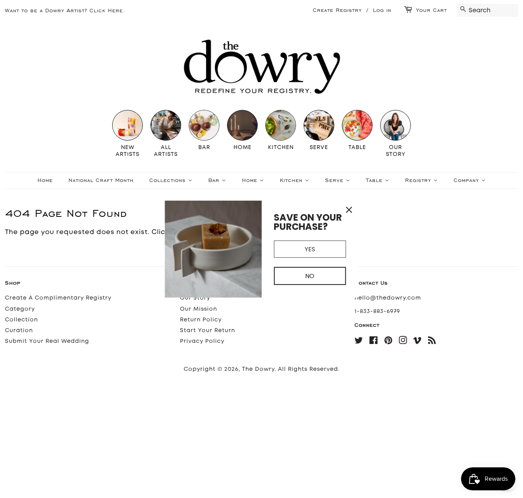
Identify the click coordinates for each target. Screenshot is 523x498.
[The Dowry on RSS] (432, 342)
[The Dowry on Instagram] (403, 342)
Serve (335, 180)
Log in (382, 10)
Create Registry (337, 10)
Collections (168, 180)
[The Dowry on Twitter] (359, 342)
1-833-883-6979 (377, 311)
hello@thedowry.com (388, 297)
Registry (419, 180)
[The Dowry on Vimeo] (417, 342)
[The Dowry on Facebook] (373, 342)
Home (45, 180)
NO (309, 276)
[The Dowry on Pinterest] (388, 342)
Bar (215, 180)
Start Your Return (207, 330)
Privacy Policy (202, 341)
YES (310, 249)
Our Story (195, 297)
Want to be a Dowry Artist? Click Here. (65, 10)
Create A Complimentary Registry (58, 297)
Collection (21, 319)
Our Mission (198, 309)
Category (20, 309)
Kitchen (292, 180)
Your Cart (431, 10)
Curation (19, 330)
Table (375, 180)
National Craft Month (101, 180)
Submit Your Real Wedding (47, 341)
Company (467, 180)
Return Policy (201, 319)
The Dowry (258, 369)
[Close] (349, 210)
